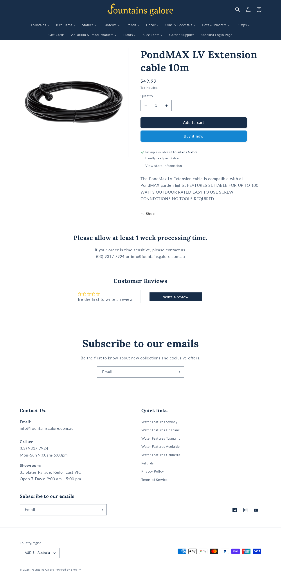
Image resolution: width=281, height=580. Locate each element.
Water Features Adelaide (160, 446)
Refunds (147, 463)
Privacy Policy (152, 471)
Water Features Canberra (160, 455)
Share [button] (150, 214)
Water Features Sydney (159, 422)
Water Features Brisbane (160, 430)
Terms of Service (154, 480)
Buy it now (194, 136)
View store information (163, 166)
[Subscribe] (178, 372)
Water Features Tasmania (160, 438)
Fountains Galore (42, 569)
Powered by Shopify (68, 569)
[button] (237, 9)
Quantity (146, 96)
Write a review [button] (175, 297)
